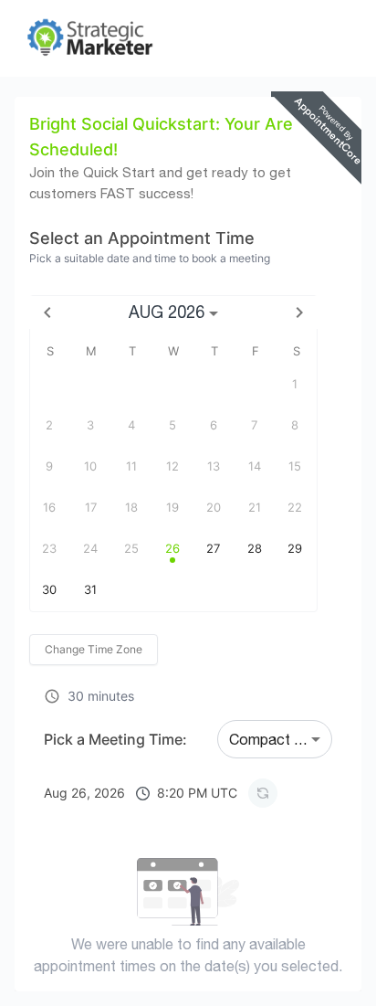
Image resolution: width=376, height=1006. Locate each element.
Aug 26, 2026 (140, 792)
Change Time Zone (93, 649)
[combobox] (274, 739)
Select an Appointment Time (142, 238)
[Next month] (299, 312)
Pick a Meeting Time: (115, 739)
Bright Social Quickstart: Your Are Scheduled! (161, 136)
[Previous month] (47, 312)
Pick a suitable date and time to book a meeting (149, 258)
